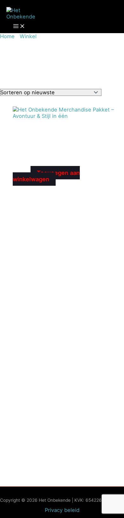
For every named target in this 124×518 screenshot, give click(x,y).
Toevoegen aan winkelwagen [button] (46, 176)
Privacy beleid (62, 510)
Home (7, 36)
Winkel (28, 36)
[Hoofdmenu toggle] (19, 26)
